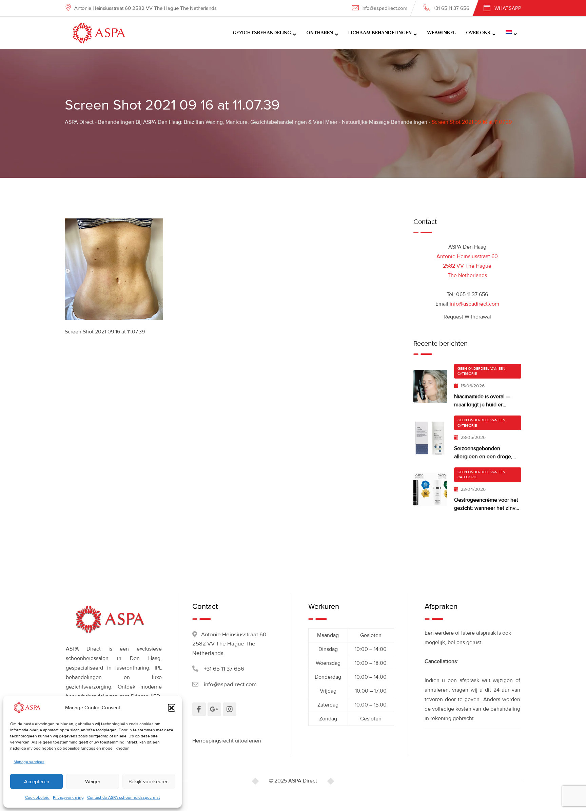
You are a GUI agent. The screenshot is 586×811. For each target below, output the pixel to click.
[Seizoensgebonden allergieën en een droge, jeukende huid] (430, 438)
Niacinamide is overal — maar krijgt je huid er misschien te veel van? (482, 404)
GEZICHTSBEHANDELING (262, 33)
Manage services (29, 762)
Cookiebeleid (37, 797)
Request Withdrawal (467, 316)
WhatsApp (507, 8)
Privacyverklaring (68, 797)
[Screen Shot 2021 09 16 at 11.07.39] (114, 269)
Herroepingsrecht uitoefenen (226, 740)
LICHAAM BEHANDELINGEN (380, 33)
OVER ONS (478, 33)
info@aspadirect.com (384, 8)
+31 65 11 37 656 (451, 8)
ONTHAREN (319, 33)
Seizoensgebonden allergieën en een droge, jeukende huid (483, 456)
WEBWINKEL (441, 33)
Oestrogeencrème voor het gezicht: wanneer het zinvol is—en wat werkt (487, 508)
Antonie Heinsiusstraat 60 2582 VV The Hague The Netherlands (467, 266)
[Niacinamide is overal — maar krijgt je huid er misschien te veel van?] (430, 386)
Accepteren (36, 781)
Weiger (92, 781)
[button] (171, 707)
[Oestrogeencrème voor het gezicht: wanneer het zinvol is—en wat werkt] (430, 489)
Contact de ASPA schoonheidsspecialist (123, 797)
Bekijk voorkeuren (149, 781)
